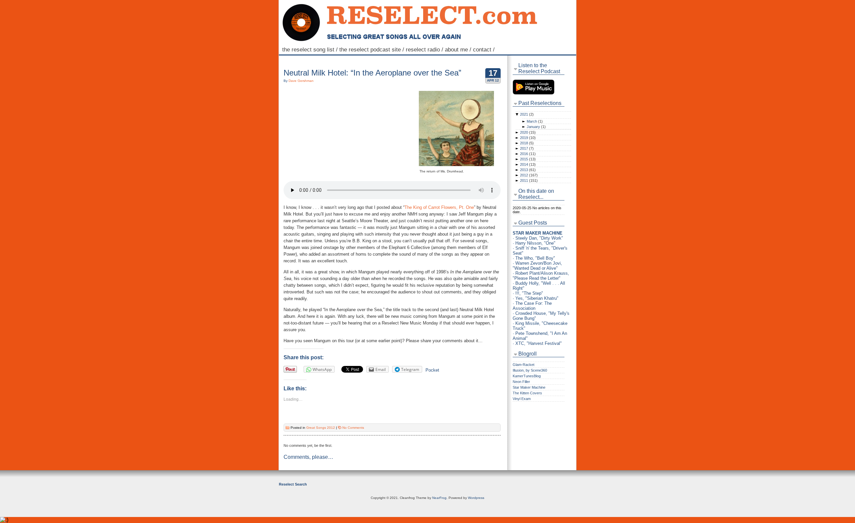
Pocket (432, 370)
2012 (529, 175)
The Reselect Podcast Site (372, 49)
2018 (527, 143)
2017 (527, 148)
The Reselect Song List (310, 49)
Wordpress (476, 498)
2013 (528, 170)
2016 (528, 154)
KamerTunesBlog (527, 376)
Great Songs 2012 (320, 427)
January (536, 127)
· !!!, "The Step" (528, 293)
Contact (484, 49)
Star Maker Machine (529, 387)
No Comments (353, 427)
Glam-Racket (523, 365)
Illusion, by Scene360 (530, 370)
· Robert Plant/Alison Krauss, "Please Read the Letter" (541, 276)
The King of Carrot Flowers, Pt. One (439, 207)
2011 (529, 180)
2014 (528, 164)
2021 (527, 114)
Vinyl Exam (522, 399)
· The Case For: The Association (532, 306)
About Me (459, 49)
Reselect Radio (425, 49)
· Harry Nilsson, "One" (534, 243)
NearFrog (439, 498)
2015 (528, 159)
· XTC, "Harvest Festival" (537, 343)
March (535, 121)
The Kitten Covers (527, 393)
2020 (528, 132)
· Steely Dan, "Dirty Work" (538, 238)
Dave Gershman (301, 81)
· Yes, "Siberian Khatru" (535, 298)
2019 (528, 138)
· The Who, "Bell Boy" (534, 258)
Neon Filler (521, 382)
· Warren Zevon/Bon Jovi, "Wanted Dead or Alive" (537, 266)
